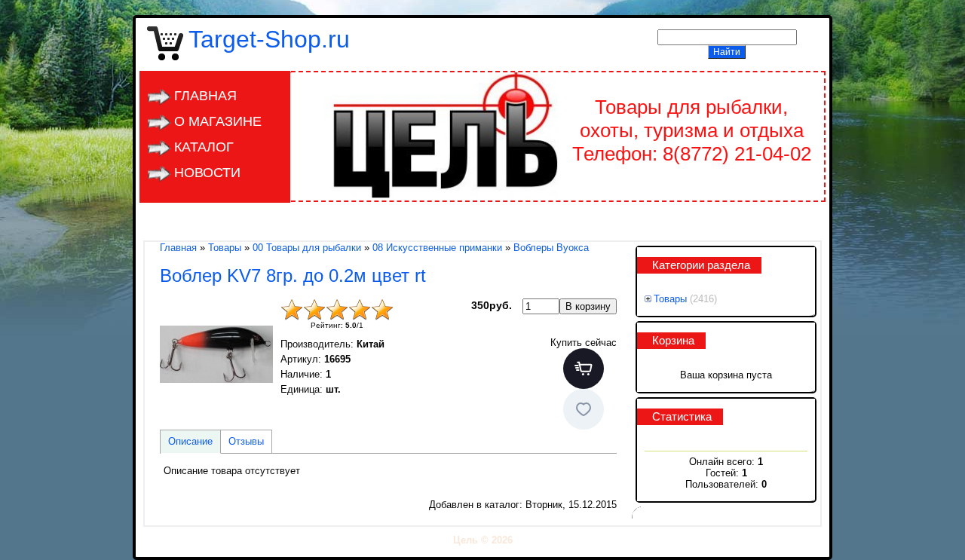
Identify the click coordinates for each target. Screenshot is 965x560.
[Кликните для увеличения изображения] (216, 355)
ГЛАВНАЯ (205, 95)
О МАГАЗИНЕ (218, 121)
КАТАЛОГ (204, 147)
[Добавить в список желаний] (583, 409)
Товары (670, 298)
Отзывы (246, 441)
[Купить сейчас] (583, 368)
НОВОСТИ (207, 172)
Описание (190, 441)
